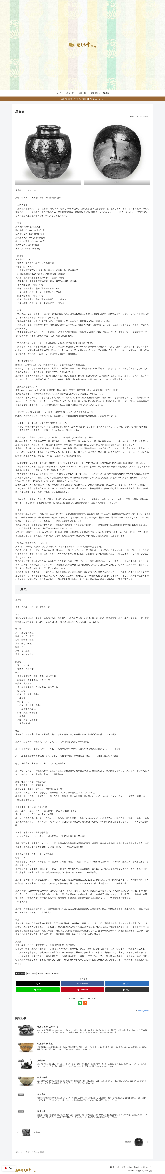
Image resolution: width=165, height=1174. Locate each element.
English (136, 1167)
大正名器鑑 (21, 973)
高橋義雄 (56, 973)
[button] (127, 989)
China (129, 1167)
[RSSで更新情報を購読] (85, 1003)
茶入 (48, 973)
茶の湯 (42, 973)
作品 (118, 1167)
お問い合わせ (146, 1167)
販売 (123, 1167)
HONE (112, 1167)
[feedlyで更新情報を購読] (80, 1003)
